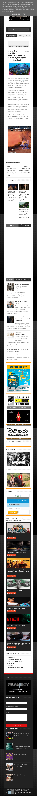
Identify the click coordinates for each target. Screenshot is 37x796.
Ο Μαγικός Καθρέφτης (20, 754)
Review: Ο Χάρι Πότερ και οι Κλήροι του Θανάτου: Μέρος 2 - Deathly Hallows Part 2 (22, 746)
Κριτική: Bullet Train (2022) (14, 535)
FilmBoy (18, 789)
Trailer (11, 44)
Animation (8, 162)
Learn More (16, 14)
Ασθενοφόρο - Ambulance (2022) (16, 552)
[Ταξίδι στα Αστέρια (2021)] (18, 581)
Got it (24, 14)
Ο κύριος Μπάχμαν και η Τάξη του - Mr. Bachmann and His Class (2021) (18, 644)
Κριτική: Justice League (20, 775)
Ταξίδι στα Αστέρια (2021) (14, 591)
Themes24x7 (24, 790)
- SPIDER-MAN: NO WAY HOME (15, 667)
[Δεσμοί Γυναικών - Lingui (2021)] (18, 598)
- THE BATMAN (11, 657)
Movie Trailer (13, 162)
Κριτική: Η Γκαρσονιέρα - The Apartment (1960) (18, 36)
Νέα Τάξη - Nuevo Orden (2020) (16, 625)
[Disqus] (18, 252)
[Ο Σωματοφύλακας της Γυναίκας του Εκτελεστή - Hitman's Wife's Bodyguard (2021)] (18, 560)
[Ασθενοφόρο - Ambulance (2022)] (18, 542)
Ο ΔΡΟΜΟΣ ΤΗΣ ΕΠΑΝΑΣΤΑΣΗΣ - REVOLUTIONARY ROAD (21, 334)
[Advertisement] (21, 24)
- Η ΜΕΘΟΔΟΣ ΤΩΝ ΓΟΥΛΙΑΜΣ (15, 659)
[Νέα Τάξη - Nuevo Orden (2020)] (18, 616)
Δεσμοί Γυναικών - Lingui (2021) (16, 608)
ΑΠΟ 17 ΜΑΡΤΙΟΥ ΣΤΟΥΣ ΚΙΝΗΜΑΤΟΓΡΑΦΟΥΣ (15, 519)
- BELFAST (10, 665)
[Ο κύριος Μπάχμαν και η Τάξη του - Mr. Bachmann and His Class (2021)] (18, 633)
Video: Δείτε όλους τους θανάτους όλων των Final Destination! (22, 318)
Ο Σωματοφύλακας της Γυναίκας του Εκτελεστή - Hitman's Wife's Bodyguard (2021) (18, 571)
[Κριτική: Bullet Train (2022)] (18, 525)
